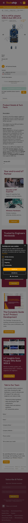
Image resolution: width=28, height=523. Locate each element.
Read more (4, 253)
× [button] (24, 245)
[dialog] (14, 261)
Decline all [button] (14, 273)
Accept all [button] (14, 269)
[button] (14, 276)
